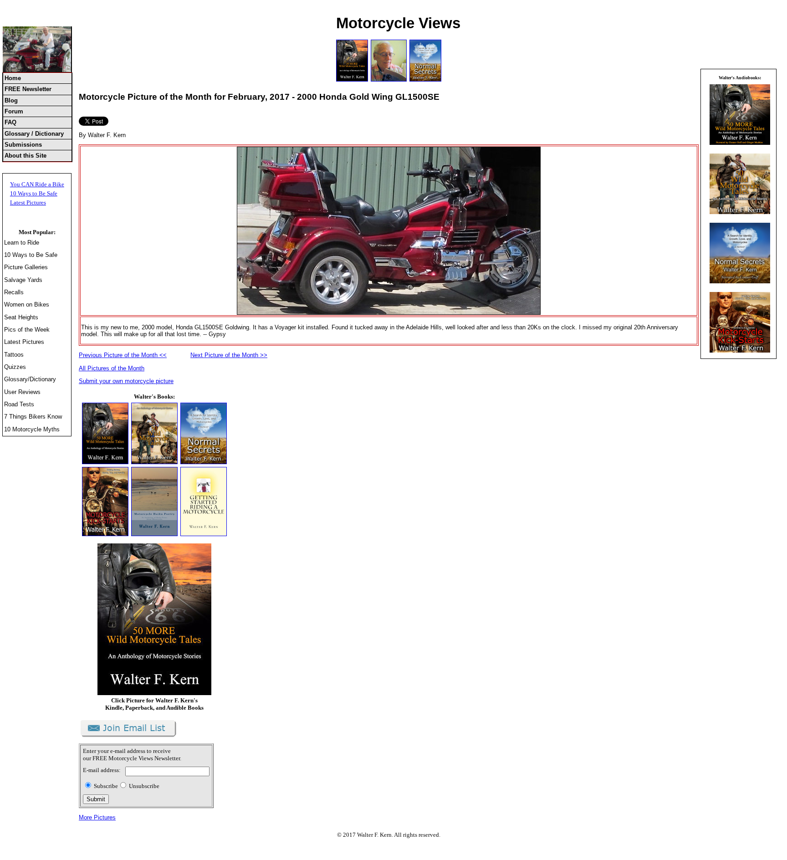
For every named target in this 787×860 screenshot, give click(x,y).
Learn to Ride (21, 242)
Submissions (23, 144)
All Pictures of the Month (111, 368)
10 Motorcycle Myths (32, 429)
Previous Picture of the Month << (123, 355)
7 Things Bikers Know (33, 416)
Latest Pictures (28, 202)
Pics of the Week (27, 329)
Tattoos (14, 354)
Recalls (14, 292)
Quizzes (15, 366)
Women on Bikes (26, 304)
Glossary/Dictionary (30, 379)
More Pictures (97, 817)
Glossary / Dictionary (34, 133)
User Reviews (22, 392)
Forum (14, 111)
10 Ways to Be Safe (33, 193)
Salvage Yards (23, 279)
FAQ (10, 122)
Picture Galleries (26, 267)
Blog (11, 100)
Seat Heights (21, 317)
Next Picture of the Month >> (228, 355)
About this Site (25, 155)
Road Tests (19, 404)
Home (13, 78)
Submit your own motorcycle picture (126, 381)
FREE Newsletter (28, 89)
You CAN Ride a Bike (37, 184)
